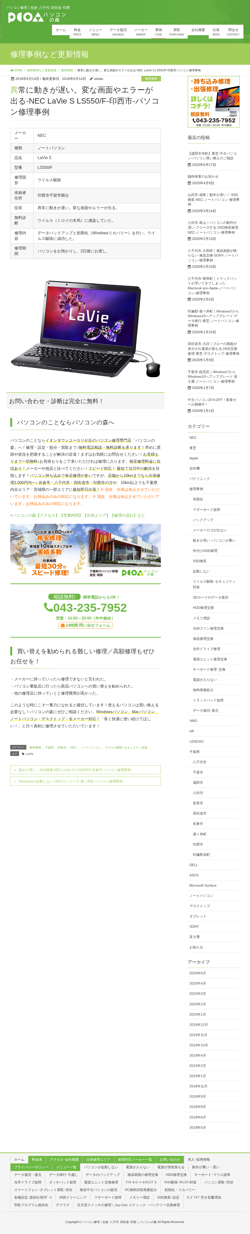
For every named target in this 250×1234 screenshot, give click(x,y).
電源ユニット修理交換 (210, 659)
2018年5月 (197, 1127)
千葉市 (198, 772)
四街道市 (200, 813)
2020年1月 (197, 1014)
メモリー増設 (139, 1197)
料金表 (37, 1159)
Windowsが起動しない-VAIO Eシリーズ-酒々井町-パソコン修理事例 (71, 781)
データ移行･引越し (63, 1175)
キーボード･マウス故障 (212, 1175)
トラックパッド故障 (208, 700)
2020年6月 (197, 973)
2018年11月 (198, 1086)
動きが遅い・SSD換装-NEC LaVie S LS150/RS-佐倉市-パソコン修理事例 (75, 770)
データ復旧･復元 (206, 710)
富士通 (194, 937)
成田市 (198, 782)
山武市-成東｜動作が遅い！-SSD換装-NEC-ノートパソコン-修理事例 (214, 199)
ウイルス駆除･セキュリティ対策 (126, 747)
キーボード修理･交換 (209, 669)
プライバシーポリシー (31, 1167)
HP (191, 731)
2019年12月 (198, 1025)
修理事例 (151, 78)
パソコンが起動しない (101, 1167)
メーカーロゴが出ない (210, 530)
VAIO (193, 721)
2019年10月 (198, 1045)
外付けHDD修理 (205, 551)
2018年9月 (197, 1096)
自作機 (194, 468)
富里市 (198, 803)
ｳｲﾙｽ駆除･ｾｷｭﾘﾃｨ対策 (180, 1182)
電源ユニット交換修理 (101, 1182)
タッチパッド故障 (62, 1182)
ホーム (19, 1159)
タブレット (198, 916)
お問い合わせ (170, 1159)
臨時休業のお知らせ (203, 176)
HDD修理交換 (203, 608)
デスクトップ (199, 906)
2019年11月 (198, 1035)
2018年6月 (197, 1117)
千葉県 (49, 747)
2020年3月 (197, 994)
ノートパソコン (91, 747)
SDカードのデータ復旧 (210, 597)
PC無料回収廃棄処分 (141, 1190)
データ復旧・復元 (28, 1175)
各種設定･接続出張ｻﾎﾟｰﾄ (33, 1197)
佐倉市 (198, 824)
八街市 (198, 793)
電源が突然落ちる (171, 1167)
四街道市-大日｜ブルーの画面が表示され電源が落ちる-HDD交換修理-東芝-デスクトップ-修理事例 (213, 348)
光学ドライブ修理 (206, 649)
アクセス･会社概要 (64, 1159)
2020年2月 (197, 1004)
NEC (73, 747)
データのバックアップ (103, 1175)
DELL (193, 865)
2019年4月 (197, 1055)
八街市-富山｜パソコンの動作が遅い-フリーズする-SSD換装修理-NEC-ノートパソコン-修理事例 (213, 227)
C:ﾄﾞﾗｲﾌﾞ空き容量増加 (204, 1197)
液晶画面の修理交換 (142, 1175)
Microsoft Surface (203, 885)
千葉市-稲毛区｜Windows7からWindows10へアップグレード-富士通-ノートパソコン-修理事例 (213, 376)
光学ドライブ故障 (28, 1182)
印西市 (62, 747)
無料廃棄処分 (203, 690)
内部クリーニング (73, 1197)
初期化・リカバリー (180, 1190)
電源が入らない (205, 680)
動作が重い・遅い (205, 1167)
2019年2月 (197, 1066)
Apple (193, 458)
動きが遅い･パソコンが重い (214, 540)
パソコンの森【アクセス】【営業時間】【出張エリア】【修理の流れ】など (78, 515)
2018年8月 (197, 1107)
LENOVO (196, 741)
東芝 (192, 448)
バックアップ (203, 520)
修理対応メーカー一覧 (135, 1159)
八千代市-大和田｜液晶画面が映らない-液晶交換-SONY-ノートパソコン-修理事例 (213, 255)
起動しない (201, 571)
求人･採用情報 (199, 1159)
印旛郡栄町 (201, 855)
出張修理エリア (98, 1159)
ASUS (193, 875)
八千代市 (200, 762)
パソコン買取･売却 (218, 1182)
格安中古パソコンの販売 (98, 1190)
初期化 (198, 499)
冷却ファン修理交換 (208, 628)
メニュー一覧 (66, 1167)
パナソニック (199, 479)
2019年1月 (197, 1076)
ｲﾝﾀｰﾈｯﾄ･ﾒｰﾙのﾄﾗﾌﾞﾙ (141, 1182)
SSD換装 (200, 561)
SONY (194, 926)
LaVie (29, 754)
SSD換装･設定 (168, 1197)
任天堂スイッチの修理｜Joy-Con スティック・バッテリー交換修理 (128, 1205)
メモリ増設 (201, 618)
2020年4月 (197, 983)
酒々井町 (200, 834)
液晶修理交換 (203, 639)
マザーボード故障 (206, 510)
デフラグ (63, 1205)
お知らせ (196, 947)
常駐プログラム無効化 (31, 1205)
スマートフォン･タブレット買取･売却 (43, 1190)
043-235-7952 (90, 607)
